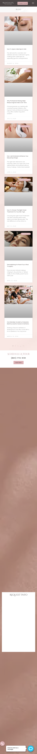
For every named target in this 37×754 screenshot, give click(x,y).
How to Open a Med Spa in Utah (16, 49)
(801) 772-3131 (18, 358)
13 (23, 346)
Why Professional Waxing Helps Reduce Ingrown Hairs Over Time (17, 101)
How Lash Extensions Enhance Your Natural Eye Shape (17, 157)
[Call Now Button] (2, 743)
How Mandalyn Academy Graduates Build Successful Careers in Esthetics (18, 323)
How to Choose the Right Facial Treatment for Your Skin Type (16, 211)
